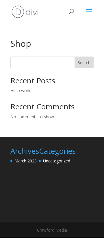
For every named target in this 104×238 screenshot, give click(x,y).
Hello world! (21, 90)
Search (84, 62)
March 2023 (25, 161)
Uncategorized (56, 161)
